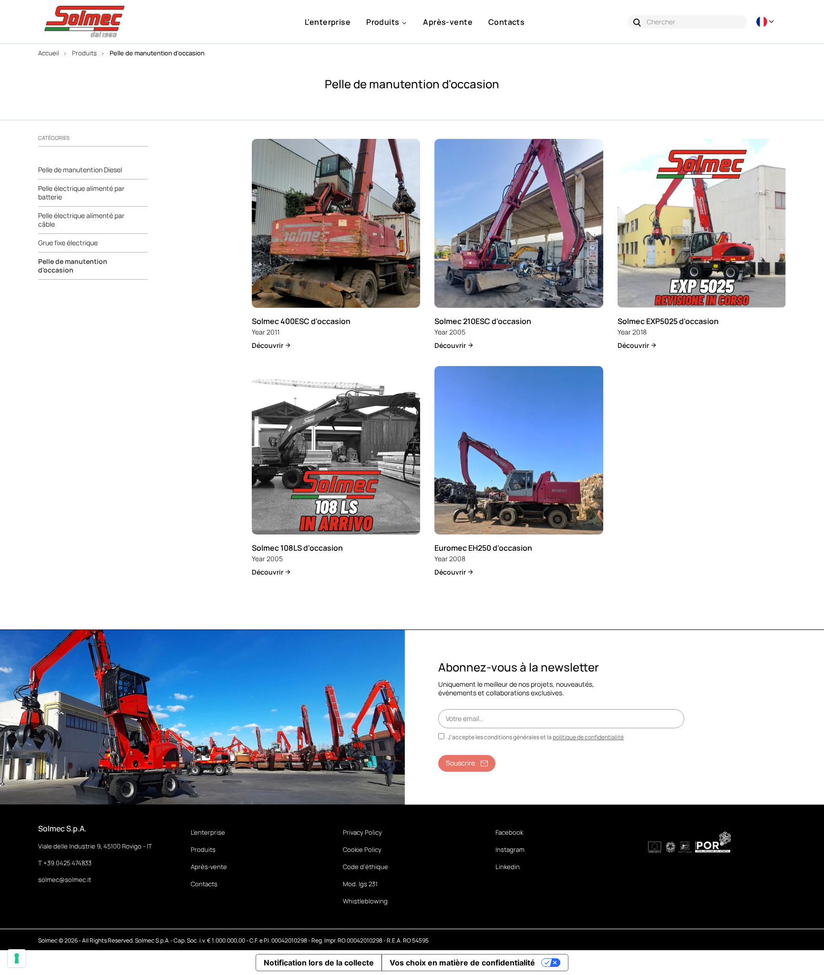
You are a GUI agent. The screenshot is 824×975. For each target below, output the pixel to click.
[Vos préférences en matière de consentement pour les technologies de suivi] (17, 958)
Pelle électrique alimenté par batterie (81, 192)
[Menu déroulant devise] (766, 21)
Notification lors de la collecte (319, 962)
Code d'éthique (365, 866)
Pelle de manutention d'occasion (72, 265)
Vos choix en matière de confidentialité (462, 962)
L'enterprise (208, 832)
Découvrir (268, 345)
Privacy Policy (362, 832)
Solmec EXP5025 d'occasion (668, 321)
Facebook (509, 832)
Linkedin (507, 866)
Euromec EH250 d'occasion (483, 548)
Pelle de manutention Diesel (80, 170)
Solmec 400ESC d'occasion (301, 321)
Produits (203, 849)
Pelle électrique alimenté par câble (81, 220)
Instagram (510, 849)
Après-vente (209, 866)
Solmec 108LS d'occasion (297, 548)
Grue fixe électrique (68, 243)
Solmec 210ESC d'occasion (482, 321)
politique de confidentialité (588, 737)
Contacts (204, 884)
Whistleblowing (365, 901)
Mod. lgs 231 (360, 884)
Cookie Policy (362, 849)
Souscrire (460, 762)
